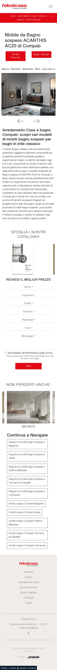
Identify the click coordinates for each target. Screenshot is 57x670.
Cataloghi (28, 597)
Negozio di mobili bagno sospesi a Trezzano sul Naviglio (27, 481)
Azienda (28, 571)
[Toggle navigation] (51, 6)
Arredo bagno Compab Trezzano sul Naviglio (26, 535)
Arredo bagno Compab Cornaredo (27, 546)
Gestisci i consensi (28, 668)
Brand (28, 602)
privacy (49, 353)
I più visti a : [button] (48, 68)
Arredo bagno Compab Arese (24, 512)
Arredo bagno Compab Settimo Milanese (25, 523)
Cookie (13, 668)
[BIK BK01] (36, 121)
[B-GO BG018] (20, 121)
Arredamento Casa (27, 16)
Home (13, 16)
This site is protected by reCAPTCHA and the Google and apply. (30, 357)
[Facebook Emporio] (28, 633)
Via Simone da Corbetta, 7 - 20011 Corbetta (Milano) (28, 626)
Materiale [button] (27, 68)
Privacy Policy (49, 356)
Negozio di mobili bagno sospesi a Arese (27, 456)
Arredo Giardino (28, 592)
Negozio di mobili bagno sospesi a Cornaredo (27, 493)
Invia (28, 366)
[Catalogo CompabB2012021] (23, 259)
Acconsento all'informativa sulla (30, 352)
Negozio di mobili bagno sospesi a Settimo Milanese (27, 469)
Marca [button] (5, 68)
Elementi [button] (16, 68)
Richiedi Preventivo (15, 56)
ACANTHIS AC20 (33, 20)
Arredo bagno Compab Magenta (26, 504)
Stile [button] (37, 68)
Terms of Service (29, 358)
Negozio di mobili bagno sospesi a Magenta (27, 444)
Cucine (28, 577)
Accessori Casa (28, 587)
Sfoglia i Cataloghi (41, 55)
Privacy (4, 668)
